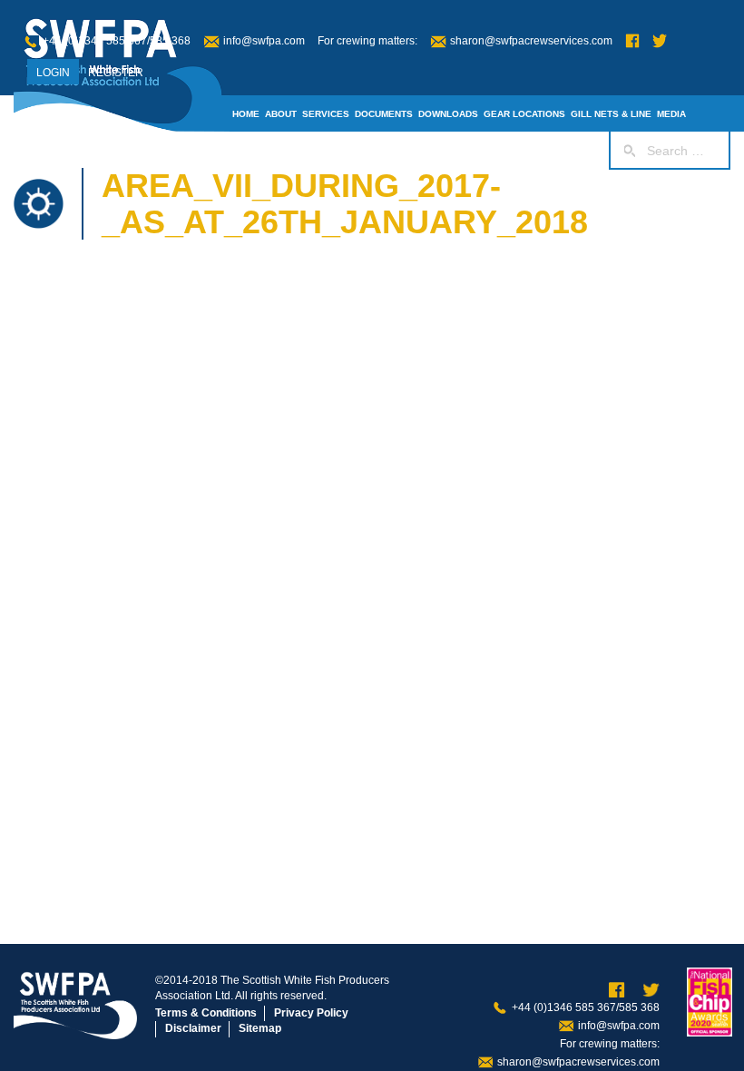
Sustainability (353, 150)
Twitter (659, 41)
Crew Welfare (480, 150)
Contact (417, 150)
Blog (245, 150)
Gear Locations (524, 114)
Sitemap (260, 1028)
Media (671, 114)
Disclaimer (193, 1028)
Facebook (632, 41)
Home (245, 114)
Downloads (448, 114)
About (281, 114)
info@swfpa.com (264, 40)
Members (287, 150)
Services (325, 114)
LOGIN (53, 72)
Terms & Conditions (206, 1013)
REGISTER (115, 72)
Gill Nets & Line (611, 114)
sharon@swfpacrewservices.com (531, 40)
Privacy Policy (311, 1013)
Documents (384, 114)
